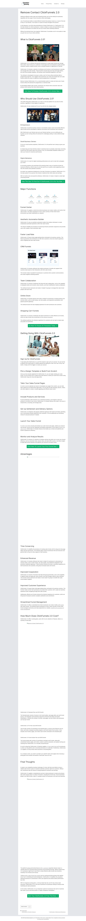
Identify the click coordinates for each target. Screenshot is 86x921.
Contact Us (56, 3)
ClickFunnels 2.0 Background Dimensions (57, 911)
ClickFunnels (24, 910)
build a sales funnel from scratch (32, 875)
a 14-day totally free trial (52, 746)
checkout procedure (48, 317)
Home (42, 3)
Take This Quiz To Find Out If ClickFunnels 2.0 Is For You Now (42, 181)
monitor (62, 605)
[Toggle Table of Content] (28, 907)
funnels (27, 890)
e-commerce (45, 868)
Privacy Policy (49, 3)
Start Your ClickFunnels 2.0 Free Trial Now (42, 896)
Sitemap (62, 3)
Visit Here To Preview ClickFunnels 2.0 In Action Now (42, 91)
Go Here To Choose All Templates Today (42, 326)
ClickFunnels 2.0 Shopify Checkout (29, 911)
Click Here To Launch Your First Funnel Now (42, 446)
